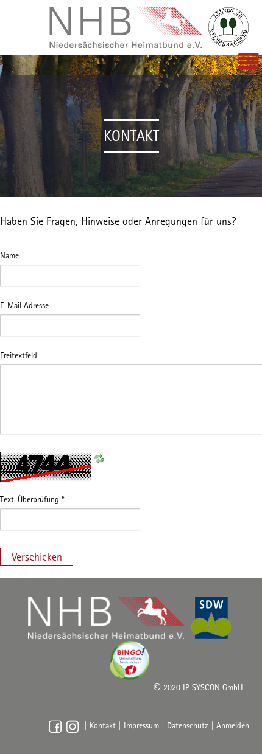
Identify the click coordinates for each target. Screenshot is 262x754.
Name (9, 255)
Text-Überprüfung (32, 499)
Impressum (141, 726)
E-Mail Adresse (24, 305)
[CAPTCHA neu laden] (99, 457)
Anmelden (232, 726)
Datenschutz (187, 726)
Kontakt (103, 726)
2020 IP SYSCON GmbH (198, 687)
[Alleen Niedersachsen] (149, 27)
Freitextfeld (18, 355)
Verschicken (37, 556)
